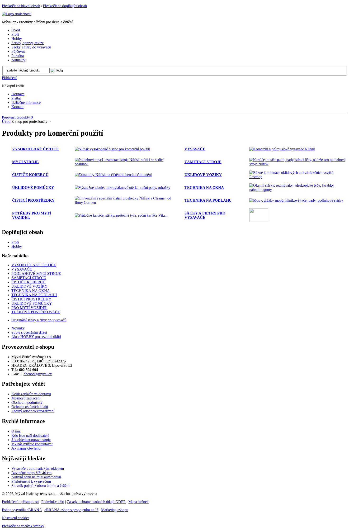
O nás (15, 431)
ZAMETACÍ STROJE (203, 162)
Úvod (6, 121)
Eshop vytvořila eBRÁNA (22, 510)
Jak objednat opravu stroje (31, 440)
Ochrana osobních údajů (29, 407)
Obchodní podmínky (26, 402)
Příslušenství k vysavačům (31, 481)
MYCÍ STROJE (25, 162)
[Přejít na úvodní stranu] (16, 14)
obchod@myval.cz (38, 374)
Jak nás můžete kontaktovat (31, 444)
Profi (15, 242)
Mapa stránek (138, 502)
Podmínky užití (52, 502)
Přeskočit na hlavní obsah (21, 6)
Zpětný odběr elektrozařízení (32, 411)
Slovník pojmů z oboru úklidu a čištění (40, 486)
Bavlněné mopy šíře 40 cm (31, 473)
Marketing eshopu (114, 510)
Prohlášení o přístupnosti (20, 502)
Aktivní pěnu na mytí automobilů (36, 477)
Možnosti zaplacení (25, 398)
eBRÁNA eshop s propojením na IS (71, 510)
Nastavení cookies (15, 518)
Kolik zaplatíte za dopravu (31, 394)
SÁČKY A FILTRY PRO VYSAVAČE (204, 215)
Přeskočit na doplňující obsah (65, 6)
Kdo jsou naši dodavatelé (30, 435)
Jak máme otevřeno (25, 448)
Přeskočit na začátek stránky (23, 526)
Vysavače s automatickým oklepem (37, 468)
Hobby (16, 246)
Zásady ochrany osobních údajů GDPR (96, 502)
